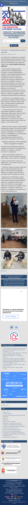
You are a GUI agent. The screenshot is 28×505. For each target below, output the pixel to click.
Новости (4, 270)
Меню (15, 45)
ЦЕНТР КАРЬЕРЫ (8, 493)
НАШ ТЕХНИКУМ (9, 482)
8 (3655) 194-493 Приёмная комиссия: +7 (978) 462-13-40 (15, 1)
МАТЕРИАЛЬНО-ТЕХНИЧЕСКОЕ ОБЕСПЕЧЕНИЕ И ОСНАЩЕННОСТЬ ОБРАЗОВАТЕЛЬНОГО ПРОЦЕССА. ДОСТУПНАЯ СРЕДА (14, 434)
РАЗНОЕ (19, 484)
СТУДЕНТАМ (18, 483)
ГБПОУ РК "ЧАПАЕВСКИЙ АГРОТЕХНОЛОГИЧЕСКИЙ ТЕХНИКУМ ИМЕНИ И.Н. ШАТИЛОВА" (14, 34)
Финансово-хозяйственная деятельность (12, 429)
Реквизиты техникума (18, 493)
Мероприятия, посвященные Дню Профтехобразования (14, 276)
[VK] (11, 327)
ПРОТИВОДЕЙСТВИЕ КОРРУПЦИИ (14, 490)
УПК (23, 484)
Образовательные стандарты (9, 421)
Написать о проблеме (10, 316)
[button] (1, 5)
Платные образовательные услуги (10, 427)
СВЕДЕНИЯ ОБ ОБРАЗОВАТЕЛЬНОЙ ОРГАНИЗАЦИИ (14, 480)
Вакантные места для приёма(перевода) (12, 431)
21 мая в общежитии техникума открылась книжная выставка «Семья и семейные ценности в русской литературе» (14, 350)
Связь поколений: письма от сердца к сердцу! (13, 367)
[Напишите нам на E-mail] (16, 327)
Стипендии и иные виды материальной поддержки (14, 426)
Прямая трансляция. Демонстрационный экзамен (14, 486)
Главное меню (6, 412)
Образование (6, 420)
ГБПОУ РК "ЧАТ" (12, 54)
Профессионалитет (18, 482)
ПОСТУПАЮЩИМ (11, 483)
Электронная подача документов (14, 491)
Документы (5, 418)
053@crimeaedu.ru (14, 3)
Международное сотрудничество (10, 437)
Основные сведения (7, 413)
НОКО (11, 487)
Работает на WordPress (7, 502)
